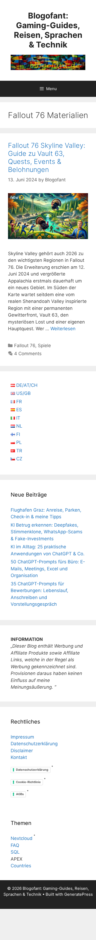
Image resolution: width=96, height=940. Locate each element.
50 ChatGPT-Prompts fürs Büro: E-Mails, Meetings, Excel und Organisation (48, 568)
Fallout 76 (24, 345)
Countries (21, 865)
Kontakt (19, 757)
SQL (15, 852)
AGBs (20, 794)
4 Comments (28, 353)
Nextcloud (22, 838)
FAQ (15, 845)
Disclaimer (22, 750)
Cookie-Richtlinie (28, 782)
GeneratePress (78, 894)
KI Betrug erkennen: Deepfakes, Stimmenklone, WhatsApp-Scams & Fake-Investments (46, 531)
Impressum (22, 737)
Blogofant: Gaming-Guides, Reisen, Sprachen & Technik (48, 30)
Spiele (44, 345)
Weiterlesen (62, 328)
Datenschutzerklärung (34, 743)
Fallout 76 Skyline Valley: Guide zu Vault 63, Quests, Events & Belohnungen (46, 157)
